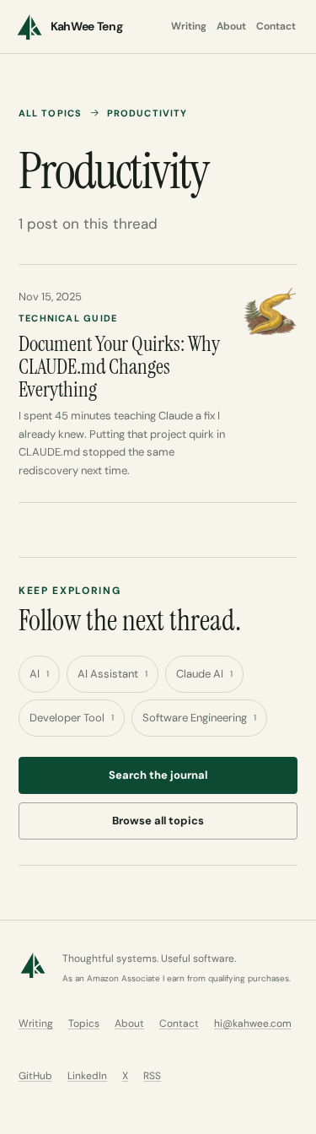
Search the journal (158, 775)
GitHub (35, 1076)
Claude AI (204, 674)
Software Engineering (199, 717)
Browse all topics (158, 820)
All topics (50, 113)
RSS (152, 1076)
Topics (83, 1023)
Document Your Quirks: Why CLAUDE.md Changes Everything (119, 366)
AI (39, 674)
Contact (276, 26)
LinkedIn (87, 1076)
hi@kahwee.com (253, 1023)
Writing (188, 26)
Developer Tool (71, 717)
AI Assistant (112, 674)
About (231, 26)
